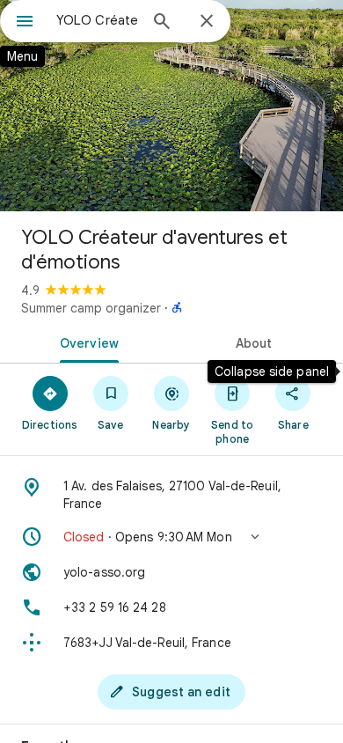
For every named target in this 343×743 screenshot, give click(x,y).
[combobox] (96, 20)
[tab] (86, 341)
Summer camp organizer (91, 308)
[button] (171, 537)
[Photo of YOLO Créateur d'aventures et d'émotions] (171, 105)
